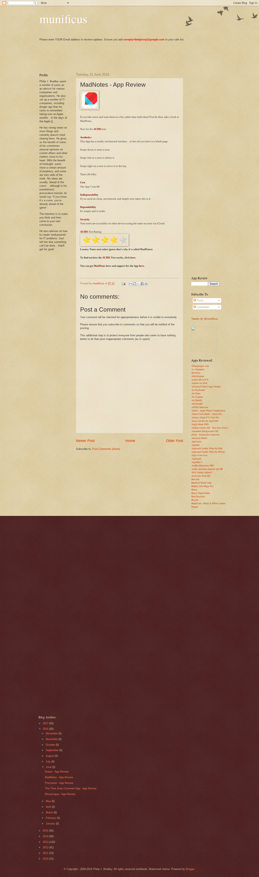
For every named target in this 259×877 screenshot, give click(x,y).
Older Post (174, 441)
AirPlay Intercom (199, 407)
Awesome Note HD (200, 475)
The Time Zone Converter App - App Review (70, 788)
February (51, 817)
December (52, 733)
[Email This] (131, 284)
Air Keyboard (198, 389)
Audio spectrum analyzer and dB (207, 468)
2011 (46, 853)
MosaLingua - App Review (60, 794)
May (49, 801)
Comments (202, 307)
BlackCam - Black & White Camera (208, 503)
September (52, 750)
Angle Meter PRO (200, 424)
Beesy (194, 489)
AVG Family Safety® (201, 472)
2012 (46, 847)
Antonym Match (199, 438)
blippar (194, 506)
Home (130, 441)
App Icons (196, 441)
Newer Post (85, 441)
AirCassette (197, 403)
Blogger (190, 869)
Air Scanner (197, 396)
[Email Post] (123, 283)
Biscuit (194, 499)
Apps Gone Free (199, 455)
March (50, 812)
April (49, 806)
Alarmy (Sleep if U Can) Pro (205, 417)
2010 (46, 858)
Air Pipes (196, 393)
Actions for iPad (199, 383)
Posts (200, 300)
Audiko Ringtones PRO (202, 465)
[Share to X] (138, 284)
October (51, 744)
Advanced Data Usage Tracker (206, 386)
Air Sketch (196, 400)
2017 (46, 723)
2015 (46, 830)
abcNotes (195, 372)
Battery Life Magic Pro (202, 486)
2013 (46, 841)
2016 (46, 728)
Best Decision (198, 496)
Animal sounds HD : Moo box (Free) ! (210, 427)
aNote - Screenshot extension (205, 434)
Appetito (195, 444)
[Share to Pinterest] (146, 284)
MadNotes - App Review (59, 777)
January (51, 823)
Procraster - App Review (59, 782)
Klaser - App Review (57, 771)
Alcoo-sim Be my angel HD (204, 420)
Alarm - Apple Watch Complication (208, 410)
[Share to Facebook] (142, 284)
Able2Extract (197, 376)
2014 (46, 836)
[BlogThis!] (135, 284)
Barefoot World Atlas (201, 482)
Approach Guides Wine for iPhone (208, 451)
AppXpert (196, 458)
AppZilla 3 (196, 462)
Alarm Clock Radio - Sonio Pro (206, 413)
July (48, 761)
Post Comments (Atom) (106, 448)
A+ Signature (197, 369)
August (50, 755)
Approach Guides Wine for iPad (206, 448)
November (52, 739)
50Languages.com (200, 365)
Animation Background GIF (205, 431)
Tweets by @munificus (204, 318)
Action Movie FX (200, 379)
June (49, 766)
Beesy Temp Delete (200, 492)
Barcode (195, 479)
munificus (63, 19)
